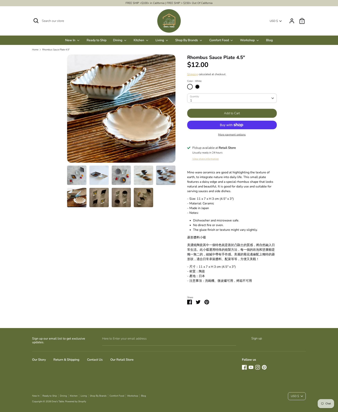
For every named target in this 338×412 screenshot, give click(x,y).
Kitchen (139, 40)
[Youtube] (251, 367)
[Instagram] (257, 367)
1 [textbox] (191, 100)
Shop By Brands (187, 40)
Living (160, 40)
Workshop (247, 40)
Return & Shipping (66, 360)
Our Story (39, 360)
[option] (121, 110)
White (190, 86)
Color (194, 81)
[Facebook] (244, 367)
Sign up (256, 338)
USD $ (274, 21)
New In (70, 40)
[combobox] (232, 98)
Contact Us (95, 360)
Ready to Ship (96, 40)
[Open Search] (36, 21)
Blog (269, 40)
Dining (118, 40)
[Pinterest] (264, 367)
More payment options (232, 134)
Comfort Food (219, 40)
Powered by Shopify (75, 401)
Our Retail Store (122, 360)
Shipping (192, 74)
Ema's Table (58, 401)
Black (197, 86)
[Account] (292, 19)
